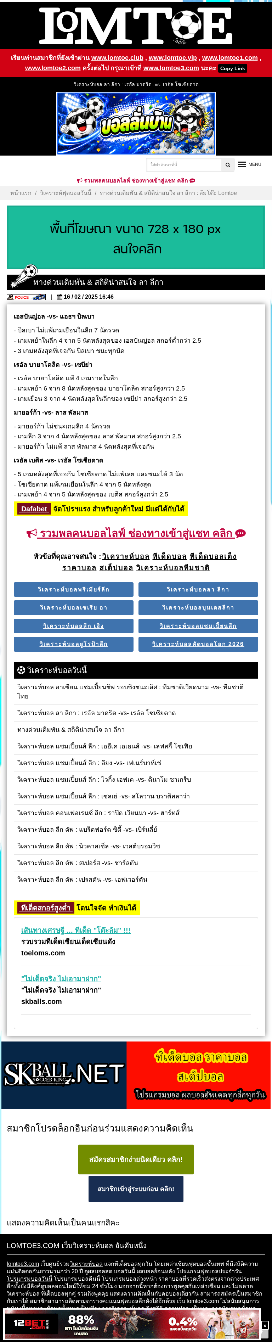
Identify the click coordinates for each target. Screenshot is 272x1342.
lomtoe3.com (23, 1264)
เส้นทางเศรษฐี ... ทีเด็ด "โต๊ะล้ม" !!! (76, 930)
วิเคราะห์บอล (86, 1264)
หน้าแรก (21, 193)
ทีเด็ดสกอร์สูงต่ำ (46, 908)
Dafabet (34, 509)
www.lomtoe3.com (171, 68)
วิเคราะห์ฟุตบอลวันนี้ (65, 193)
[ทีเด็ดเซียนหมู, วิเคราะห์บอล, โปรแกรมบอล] (136, 1075)
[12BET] (132, 1325)
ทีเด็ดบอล (52, 1294)
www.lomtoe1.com (230, 57)
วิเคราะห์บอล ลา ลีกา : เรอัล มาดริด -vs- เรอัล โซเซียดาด (136, 84)
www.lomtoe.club (117, 57)
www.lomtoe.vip (173, 57)
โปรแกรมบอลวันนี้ (29, 1279)
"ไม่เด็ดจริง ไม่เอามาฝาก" (61, 979)
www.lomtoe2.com (53, 68)
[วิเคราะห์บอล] (136, 237)
